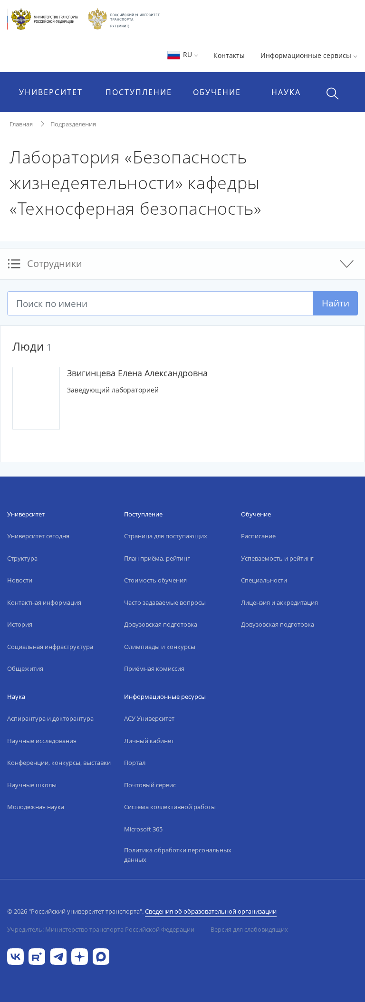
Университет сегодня (38, 536)
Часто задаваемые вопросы (165, 602)
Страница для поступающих (165, 536)
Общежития (25, 668)
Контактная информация (44, 602)
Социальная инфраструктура (50, 646)
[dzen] (79, 955)
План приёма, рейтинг (157, 558)
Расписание (258, 536)
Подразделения (73, 124)
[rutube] (37, 955)
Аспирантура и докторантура (50, 718)
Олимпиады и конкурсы (159, 646)
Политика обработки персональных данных (177, 855)
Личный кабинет (149, 740)
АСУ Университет (149, 718)
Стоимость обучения (155, 580)
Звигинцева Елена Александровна (137, 373)
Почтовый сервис (150, 785)
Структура (22, 558)
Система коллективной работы (170, 806)
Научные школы (32, 785)
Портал (134, 762)
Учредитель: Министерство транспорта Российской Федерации (100, 929)
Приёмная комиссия (154, 668)
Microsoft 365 (143, 829)
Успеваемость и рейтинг (277, 558)
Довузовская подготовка (160, 624)
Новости (19, 580)
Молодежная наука (35, 806)
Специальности (264, 580)
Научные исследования (42, 740)
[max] (101, 955)
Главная (21, 124)
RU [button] (187, 54)
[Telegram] (58, 955)
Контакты (229, 55)
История (19, 624)
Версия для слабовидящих (249, 929)
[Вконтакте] (15, 955)
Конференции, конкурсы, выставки (59, 762)
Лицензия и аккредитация (279, 602)
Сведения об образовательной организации (211, 911)
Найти (335, 302)
